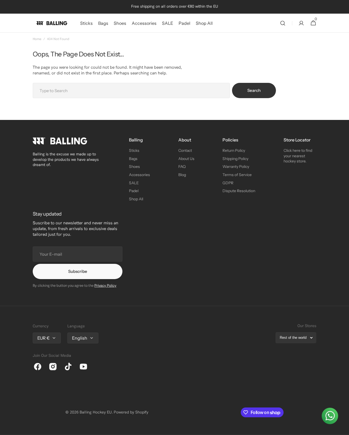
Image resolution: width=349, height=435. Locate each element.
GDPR (227, 182)
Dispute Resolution (238, 190)
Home (37, 39)
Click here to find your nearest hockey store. (298, 156)
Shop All (136, 199)
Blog (182, 174)
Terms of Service (237, 174)
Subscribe (77, 271)
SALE (134, 182)
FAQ (182, 166)
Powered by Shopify (131, 412)
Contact (185, 150)
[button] (283, 23)
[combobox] (131, 90)
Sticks (134, 150)
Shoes (134, 166)
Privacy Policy (105, 286)
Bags (133, 158)
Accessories (139, 174)
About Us (186, 158)
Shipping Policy (235, 158)
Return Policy (233, 150)
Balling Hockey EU (96, 412)
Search (254, 90)
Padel (134, 190)
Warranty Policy (235, 166)
